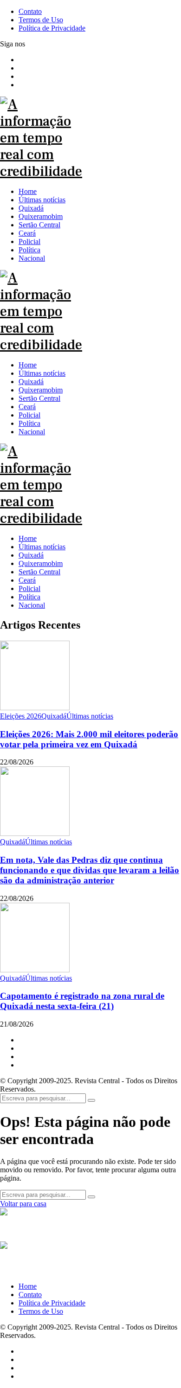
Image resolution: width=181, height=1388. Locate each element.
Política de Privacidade (52, 1303)
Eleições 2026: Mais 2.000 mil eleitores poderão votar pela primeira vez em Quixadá (89, 739)
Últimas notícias (42, 547)
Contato (30, 1294)
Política (29, 597)
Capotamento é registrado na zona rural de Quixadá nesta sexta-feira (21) (82, 1001)
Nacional (32, 605)
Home (28, 538)
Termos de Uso (41, 1311)
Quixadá (31, 555)
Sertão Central (39, 572)
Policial (29, 588)
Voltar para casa (23, 1204)
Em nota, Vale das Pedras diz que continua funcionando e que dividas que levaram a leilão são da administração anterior (89, 870)
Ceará (27, 580)
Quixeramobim (41, 563)
